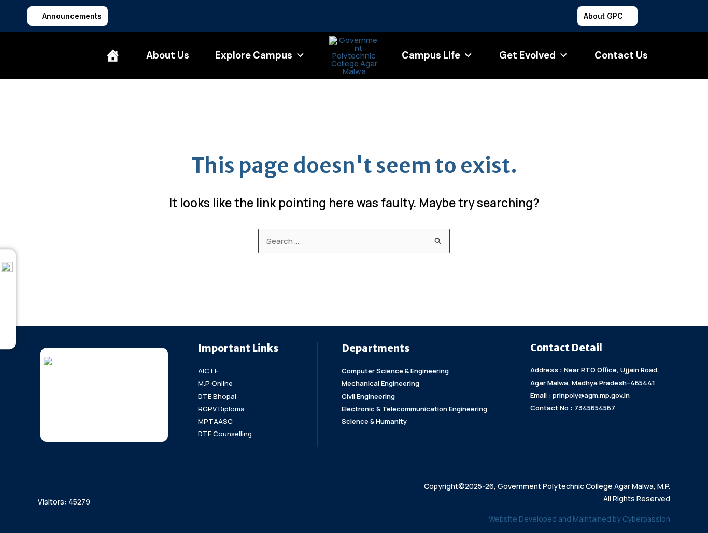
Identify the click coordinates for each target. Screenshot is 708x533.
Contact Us (621, 55)
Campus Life (431, 55)
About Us (167, 55)
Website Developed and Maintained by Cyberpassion (579, 519)
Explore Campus (253, 55)
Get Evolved (527, 55)
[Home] (113, 55)
